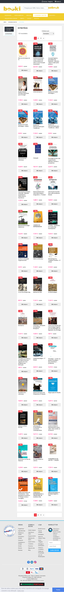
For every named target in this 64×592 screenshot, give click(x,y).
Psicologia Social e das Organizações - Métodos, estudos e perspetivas (54, 161)
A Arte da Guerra (37, 92)
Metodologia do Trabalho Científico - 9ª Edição (54, 260)
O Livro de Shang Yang (24, 292)
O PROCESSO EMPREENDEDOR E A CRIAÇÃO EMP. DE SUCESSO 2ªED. (38, 495)
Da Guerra (21, 325)
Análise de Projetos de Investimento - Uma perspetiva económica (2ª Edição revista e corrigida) (24, 495)
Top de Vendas (40, 531)
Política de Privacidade (41, 552)
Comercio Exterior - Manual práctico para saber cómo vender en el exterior (54, 428)
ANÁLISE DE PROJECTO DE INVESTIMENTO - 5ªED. (54, 494)
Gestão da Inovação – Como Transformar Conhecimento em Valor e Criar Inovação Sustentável (39, 61)
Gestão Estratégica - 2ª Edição (39, 359)
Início (5, 22)
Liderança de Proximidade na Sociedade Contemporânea (37, 428)
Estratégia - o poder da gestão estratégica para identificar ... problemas (54, 361)
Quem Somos (31, 541)
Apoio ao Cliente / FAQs (41, 537)
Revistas (36, 18)
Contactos (30, 544)
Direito (22, 18)
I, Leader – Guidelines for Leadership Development (54, 227)
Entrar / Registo (48, 1)
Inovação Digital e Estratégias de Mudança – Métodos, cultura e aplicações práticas (53, 61)
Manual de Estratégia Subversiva (24, 226)
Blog (29, 550)
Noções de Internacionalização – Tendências (39, 126)
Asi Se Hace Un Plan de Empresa (24, 459)
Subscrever (54, 550)
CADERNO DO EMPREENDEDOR (37, 225)
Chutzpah (35, 158)
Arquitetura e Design (11, 18)
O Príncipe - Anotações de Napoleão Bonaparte (39, 327)
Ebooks (20, 548)
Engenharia (8, 15)
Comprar (25, 70)
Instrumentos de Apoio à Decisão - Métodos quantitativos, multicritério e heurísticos (24, 194)
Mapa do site (31, 548)
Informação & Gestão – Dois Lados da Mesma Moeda (54, 193)
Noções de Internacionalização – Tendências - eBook (54, 126)
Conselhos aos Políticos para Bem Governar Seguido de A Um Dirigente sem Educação (24, 362)
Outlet (29, 18)
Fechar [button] (58, 589)
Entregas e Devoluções (41, 544)
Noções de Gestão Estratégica (53, 92)
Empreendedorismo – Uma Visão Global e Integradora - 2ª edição (39, 193)
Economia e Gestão (40, 15)
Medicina (29, 15)
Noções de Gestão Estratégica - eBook (23, 125)
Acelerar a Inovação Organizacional (23, 259)
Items (58, 1)
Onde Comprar (32, 530)
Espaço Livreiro (32, 536)
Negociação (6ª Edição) (54, 392)
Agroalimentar (18, 15)
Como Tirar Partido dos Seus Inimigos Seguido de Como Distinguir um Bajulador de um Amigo (54, 328)
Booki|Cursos (41, 528)
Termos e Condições (41, 548)
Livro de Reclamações (41, 555)
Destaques (41, 534)
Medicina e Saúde (21, 533)
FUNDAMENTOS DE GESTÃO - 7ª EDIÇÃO (53, 459)
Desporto (52, 15)
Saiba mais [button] (20, 590)
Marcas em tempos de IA (24, 58)
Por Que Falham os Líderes (38, 459)
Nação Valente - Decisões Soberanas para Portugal (23, 93)
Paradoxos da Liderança (22, 393)
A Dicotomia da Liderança (22, 159)
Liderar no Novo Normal (22, 426)
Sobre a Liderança (38, 259)
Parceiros (30, 546)
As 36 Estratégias (52, 292)
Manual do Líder (37, 292)
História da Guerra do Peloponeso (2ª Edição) (39, 393)
